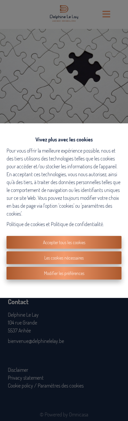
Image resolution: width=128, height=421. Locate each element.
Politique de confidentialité (77, 224)
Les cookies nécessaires (64, 258)
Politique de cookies (26, 224)
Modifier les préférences (64, 273)
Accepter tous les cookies (64, 242)
